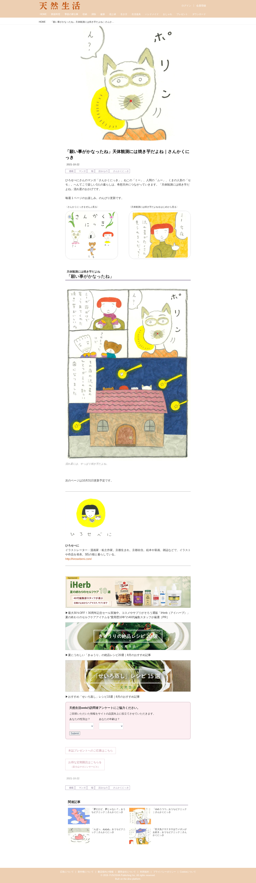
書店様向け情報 (106, 871)
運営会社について (127, 871)
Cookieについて (188, 871)
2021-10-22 (73, 164)
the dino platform (131, 879)
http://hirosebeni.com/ (78, 558)
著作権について (86, 871)
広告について (67, 871)
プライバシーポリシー (164, 871)
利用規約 (144, 871)
